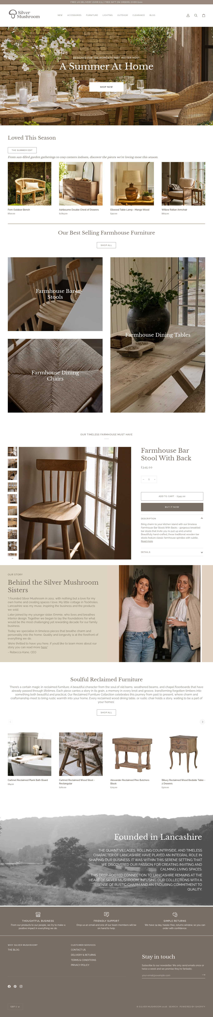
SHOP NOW (106, 87)
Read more (147, 541)
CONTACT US (78, 949)
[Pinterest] (15, 986)
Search (173, 1006)
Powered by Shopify (192, 1006)
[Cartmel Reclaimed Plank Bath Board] (29, 754)
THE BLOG (13, 949)
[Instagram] (21, 986)
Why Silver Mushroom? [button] (23, 945)
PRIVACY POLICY (80, 965)
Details (145, 552)
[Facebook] (9, 986)
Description (148, 518)
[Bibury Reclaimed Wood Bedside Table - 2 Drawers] (183, 754)
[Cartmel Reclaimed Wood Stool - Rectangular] (81, 754)
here (44, 647)
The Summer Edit (22, 150)
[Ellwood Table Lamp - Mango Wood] (132, 184)
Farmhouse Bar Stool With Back (166, 454)
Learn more (53, 150)
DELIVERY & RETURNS (83, 955)
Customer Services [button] (83, 945)
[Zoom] (75, 503)
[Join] (202, 974)
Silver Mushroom (150, 1006)
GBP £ (13, 1006)
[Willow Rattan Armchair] (183, 184)
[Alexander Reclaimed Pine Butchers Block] (132, 754)
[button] (60, 15)
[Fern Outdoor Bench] (29, 184)
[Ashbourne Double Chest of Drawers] (81, 184)
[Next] (202, 722)
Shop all (106, 245)
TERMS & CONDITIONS (83, 960)
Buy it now (172, 507)
